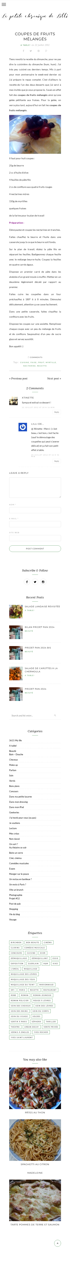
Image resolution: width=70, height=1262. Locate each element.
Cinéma (48, 942)
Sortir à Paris (19, 1022)
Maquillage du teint (23, 985)
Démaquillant (40, 958)
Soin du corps (41, 1011)
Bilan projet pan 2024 (40, 627)
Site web (14, 532)
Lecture (13, 828)
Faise (34, 362)
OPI (13, 990)
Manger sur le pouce (19, 874)
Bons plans (14, 786)
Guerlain (33, 964)
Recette (42, 366)
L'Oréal (15, 969)
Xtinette (28, 398)
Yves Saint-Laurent (22, 1037)
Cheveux (13, 759)
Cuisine (24, 362)
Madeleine (35, 1172)
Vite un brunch (16, 889)
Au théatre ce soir (18, 847)
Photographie (15, 895)
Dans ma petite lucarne (20, 796)
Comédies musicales (19, 863)
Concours (13, 791)
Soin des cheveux (21, 1006)
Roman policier (20, 1000)
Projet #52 (14, 898)
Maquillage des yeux (23, 979)
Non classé (14, 838)
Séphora (36, 1022)
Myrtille (51, 362)
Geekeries (14, 812)
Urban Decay (31, 1027)
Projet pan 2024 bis (38, 647)
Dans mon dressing (18, 802)
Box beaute (32, 942)
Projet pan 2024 (35, 689)
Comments (35, 357)
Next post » (54, 378)
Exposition (17, 964)
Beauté (29, 631)
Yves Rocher (41, 1032)
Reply (56, 412)
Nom (12, 505)
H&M (45, 964)
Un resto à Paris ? (17, 884)
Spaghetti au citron (35, 1164)
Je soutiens (14, 823)
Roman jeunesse (42, 995)
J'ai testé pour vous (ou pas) (22, 817)
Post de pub (15, 903)
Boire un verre (16, 852)
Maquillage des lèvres (24, 974)
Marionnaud (46, 985)
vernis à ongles (20, 1032)
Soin (11, 775)
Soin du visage (19, 1016)
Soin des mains (19, 1011)
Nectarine (29, 366)
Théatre (15, 1027)
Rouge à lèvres (42, 1000)
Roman (25, 995)
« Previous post (18, 378)
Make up (13, 765)
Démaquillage (19, 958)
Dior (43, 953)
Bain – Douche (16, 754)
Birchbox (16, 942)
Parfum (12, 770)
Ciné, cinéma (15, 858)
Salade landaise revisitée (42, 606)
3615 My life (15, 740)
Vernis (12, 780)
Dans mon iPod (16, 807)
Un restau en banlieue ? (20, 879)
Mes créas (14, 833)
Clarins (15, 948)
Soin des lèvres (44, 1006)
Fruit (41, 362)
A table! (26, 45)
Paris (22, 990)
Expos (12, 868)
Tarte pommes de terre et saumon (35, 1224)
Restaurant (50, 990)
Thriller (51, 1022)
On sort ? (13, 844)
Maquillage (30, 969)
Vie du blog (14, 914)
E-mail (14, 519)
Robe (13, 995)
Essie (55, 958)
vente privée (51, 1027)
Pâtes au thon (35, 1112)
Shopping (13, 909)
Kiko (55, 964)
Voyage (12, 919)
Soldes (36, 1016)
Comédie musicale (34, 948)
